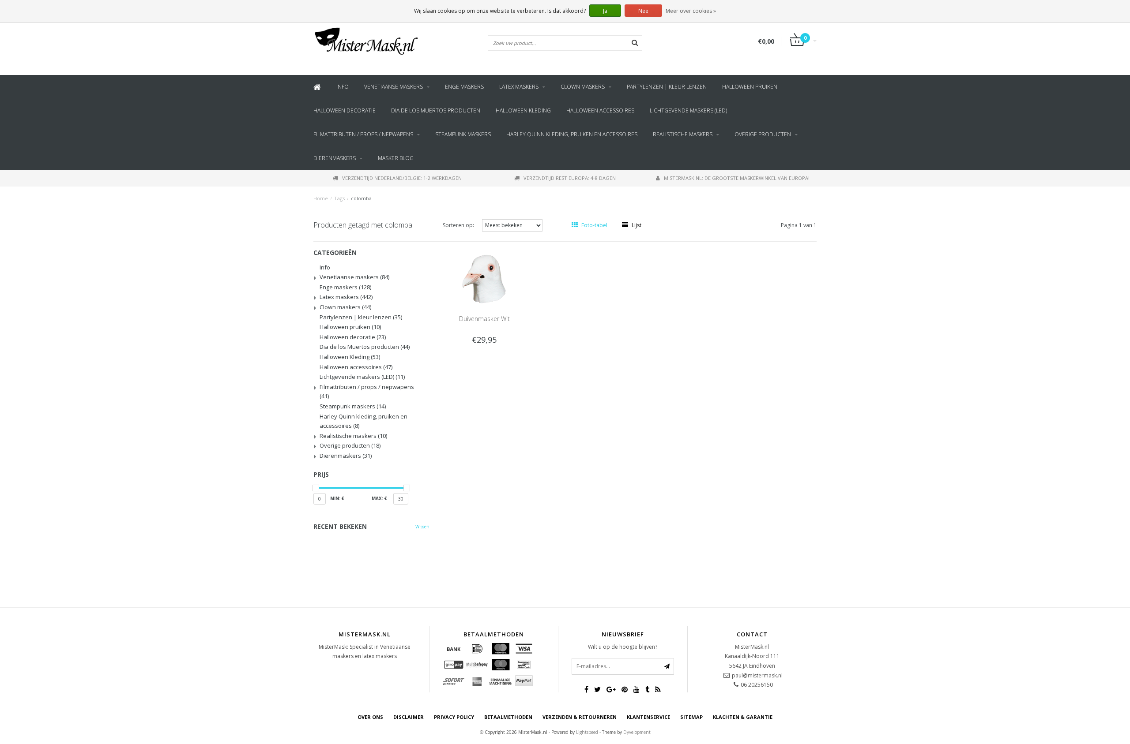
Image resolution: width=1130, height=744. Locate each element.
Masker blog (396, 158)
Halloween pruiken (749, 86)
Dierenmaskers (334, 158)
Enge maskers (464, 86)
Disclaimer (408, 717)
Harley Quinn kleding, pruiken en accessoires (571, 134)
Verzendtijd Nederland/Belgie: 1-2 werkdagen (402, 178)
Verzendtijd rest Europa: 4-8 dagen (570, 178)
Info (342, 86)
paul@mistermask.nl (757, 675)
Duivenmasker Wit (484, 318)
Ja (605, 11)
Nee (643, 11)
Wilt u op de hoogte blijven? (622, 647)
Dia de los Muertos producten (435, 110)
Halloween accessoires (600, 110)
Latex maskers (519, 86)
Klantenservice (648, 717)
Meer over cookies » (691, 11)
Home (320, 198)
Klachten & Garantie (742, 717)
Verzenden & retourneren (579, 717)
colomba (361, 198)
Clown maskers (583, 86)
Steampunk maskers (463, 134)
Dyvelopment (637, 732)
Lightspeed (587, 732)
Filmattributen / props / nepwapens (363, 134)
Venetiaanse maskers (393, 86)
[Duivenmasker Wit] (484, 278)
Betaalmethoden (508, 717)
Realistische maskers (682, 134)
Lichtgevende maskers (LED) (688, 110)
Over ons (370, 717)
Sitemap (691, 717)
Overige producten (762, 134)
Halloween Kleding (523, 110)
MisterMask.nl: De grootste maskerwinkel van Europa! (737, 178)
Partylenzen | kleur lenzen (667, 86)
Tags (339, 198)
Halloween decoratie (344, 110)
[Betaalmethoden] (454, 648)
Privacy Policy (454, 717)
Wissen (422, 526)
